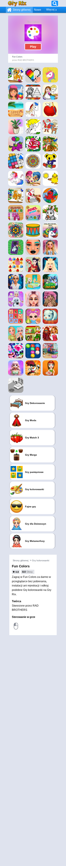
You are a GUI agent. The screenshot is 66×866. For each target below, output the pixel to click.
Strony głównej (22, 9)
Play (33, 46)
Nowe (37, 9)
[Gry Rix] (17, 3)
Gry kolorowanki (40, 560)
